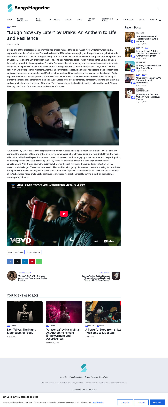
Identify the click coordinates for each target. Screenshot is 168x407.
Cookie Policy (98, 402)
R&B (141, 19)
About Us (63, 376)
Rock (67, 19)
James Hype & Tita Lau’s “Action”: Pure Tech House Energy (148, 96)
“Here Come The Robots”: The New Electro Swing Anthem (148, 38)
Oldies (144, 74)
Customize (125, 402)
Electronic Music (107, 19)
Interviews (55, 19)
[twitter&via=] (17, 261)
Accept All (157, 402)
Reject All (141, 402)
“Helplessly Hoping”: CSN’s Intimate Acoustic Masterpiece (148, 80)
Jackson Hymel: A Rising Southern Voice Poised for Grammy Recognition (148, 53)
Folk (147, 47)
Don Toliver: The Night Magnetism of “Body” (21, 331)
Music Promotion (22, 19)
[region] (84, 400)
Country (127, 19)
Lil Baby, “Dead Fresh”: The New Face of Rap (148, 66)
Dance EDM (140, 88)
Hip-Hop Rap (91, 19)
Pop (78, 19)
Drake (10, 252)
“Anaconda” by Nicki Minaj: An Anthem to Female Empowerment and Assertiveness (63, 334)
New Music (39, 19)
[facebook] (10, 261)
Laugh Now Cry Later (33, 252)
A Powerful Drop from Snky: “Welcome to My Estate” (103, 331)
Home (9, 19)
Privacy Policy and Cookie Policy (96, 376)
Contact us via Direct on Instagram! (84, 389)
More (152, 19)
